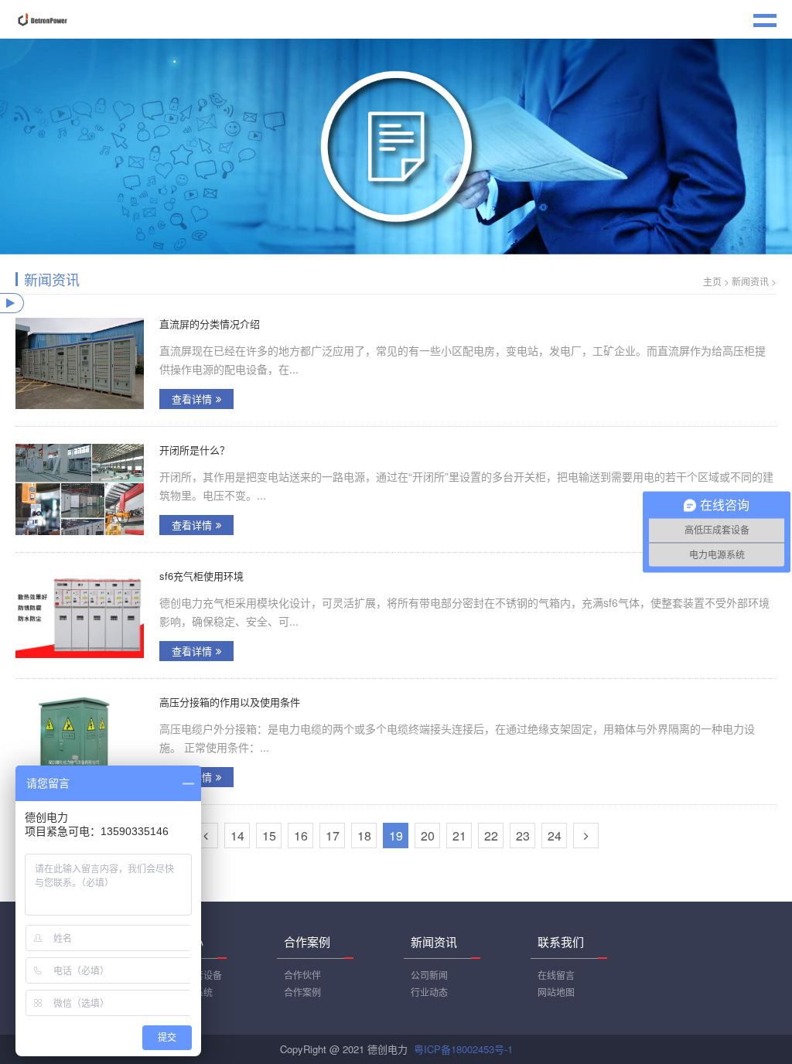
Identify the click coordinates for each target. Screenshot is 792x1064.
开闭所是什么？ (194, 450)
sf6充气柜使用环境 (201, 576)
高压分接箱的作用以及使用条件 (229, 702)
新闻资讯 (750, 281)
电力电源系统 (185, 991)
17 (333, 835)
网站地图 (556, 991)
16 (301, 835)
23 (523, 835)
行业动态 (429, 991)
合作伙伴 (302, 974)
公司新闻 (429, 974)
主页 (712, 281)
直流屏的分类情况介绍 (209, 324)
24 (555, 835)
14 (237, 835)
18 (364, 835)
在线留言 (556, 974)
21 (459, 835)
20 (428, 835)
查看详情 (192, 398)
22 (491, 835)
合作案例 (302, 991)
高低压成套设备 (189, 974)
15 (269, 835)
